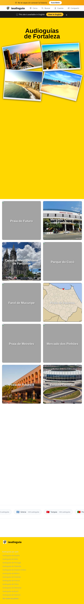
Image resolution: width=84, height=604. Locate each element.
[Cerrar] (67, 3)
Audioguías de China (10, 584)
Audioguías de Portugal (12, 563)
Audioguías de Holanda (12, 577)
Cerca (35, 8)
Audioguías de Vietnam (11, 595)
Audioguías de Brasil (10, 591)
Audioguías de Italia (10, 559)
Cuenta (60, 8)
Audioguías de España (11, 555)
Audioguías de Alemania (12, 588)
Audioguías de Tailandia (12, 566)
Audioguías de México (11, 573)
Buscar (47, 8)
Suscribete (55, 3)
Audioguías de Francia (11, 580)
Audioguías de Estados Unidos (14, 570)
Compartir (75, 8)
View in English (55, 14)
